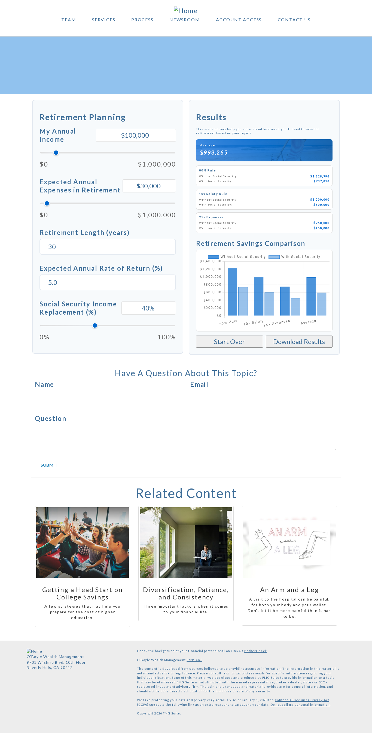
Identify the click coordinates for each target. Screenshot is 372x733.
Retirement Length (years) (84, 232)
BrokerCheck (255, 651)
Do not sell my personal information (300, 704)
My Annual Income (57, 135)
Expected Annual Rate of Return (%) (101, 268)
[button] (68, 21)
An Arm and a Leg (289, 589)
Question (50, 418)
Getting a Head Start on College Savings (82, 593)
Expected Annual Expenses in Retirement (80, 186)
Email (199, 384)
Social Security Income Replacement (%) (78, 308)
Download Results (299, 341)
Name (44, 384)
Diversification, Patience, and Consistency (186, 593)
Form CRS (194, 660)
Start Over (229, 341)
